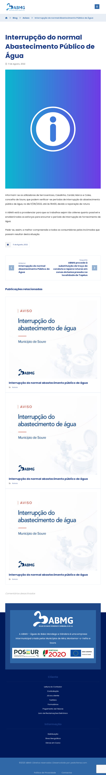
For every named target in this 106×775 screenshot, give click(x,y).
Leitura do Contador (53, 686)
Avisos (15, 387)
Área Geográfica (53, 738)
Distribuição (53, 734)
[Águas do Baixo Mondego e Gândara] (22, 7)
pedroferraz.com (79, 762)
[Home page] (6, 18)
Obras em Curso (53, 743)
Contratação (53, 691)
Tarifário (53, 700)
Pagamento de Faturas (53, 709)
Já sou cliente (53, 695)
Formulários (53, 704)
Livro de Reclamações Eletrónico (53, 713)
